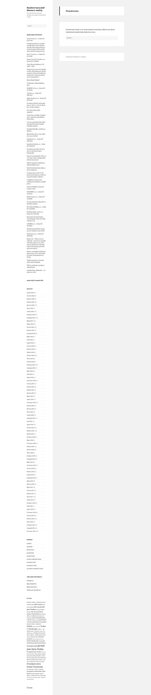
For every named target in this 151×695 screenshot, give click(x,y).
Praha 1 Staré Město (36, 626)
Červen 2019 (30, 468)
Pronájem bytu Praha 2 (34, 652)
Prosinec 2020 (31, 437)
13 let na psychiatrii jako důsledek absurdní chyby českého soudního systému (36, 124)
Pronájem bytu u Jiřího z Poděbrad (35, 669)
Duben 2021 (30, 434)
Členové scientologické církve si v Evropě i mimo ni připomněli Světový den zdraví (36, 158)
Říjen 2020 (30, 440)
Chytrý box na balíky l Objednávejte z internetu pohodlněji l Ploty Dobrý (36, 117)
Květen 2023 (30, 387)
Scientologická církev (37, 673)
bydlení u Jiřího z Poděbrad (34, 602)
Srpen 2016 (30, 509)
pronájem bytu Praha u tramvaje (36, 661)
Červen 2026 (30, 296)
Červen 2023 (30, 384)
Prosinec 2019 (31, 456)
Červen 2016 (30, 515)
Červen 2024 (30, 346)
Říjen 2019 (30, 462)
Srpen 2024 (30, 343)
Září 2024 (29, 340)
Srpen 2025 (30, 324)
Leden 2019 (30, 475)
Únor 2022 (30, 412)
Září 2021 (29, 421)
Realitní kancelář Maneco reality (36, 9)
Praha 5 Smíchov (34, 631)
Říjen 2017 (30, 487)
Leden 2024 (30, 362)
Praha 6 (36, 633)
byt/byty (40, 604)
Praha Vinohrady (32, 641)
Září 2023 (29, 374)
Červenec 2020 (31, 443)
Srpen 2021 (30, 424)
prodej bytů (30, 553)
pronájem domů (31, 565)
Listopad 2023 (31, 368)
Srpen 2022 (30, 399)
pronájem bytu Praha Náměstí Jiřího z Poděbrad (36, 655)
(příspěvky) (31, 584)
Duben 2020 (30, 446)
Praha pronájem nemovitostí (37, 639)
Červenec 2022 (31, 402)
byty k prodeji (37, 618)
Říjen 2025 (30, 321)
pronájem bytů (31, 562)
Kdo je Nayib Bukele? (33, 80)
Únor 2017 (30, 497)
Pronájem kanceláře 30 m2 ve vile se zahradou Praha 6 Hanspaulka (36, 151)
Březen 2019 (30, 471)
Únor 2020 (30, 453)
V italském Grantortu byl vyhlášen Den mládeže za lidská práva (36, 182)
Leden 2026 (30, 311)
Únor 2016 (30, 522)
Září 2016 (29, 506)
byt (36, 604)
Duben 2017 (30, 493)
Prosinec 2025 (31, 315)
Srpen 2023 (30, 377)
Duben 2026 (30, 302)
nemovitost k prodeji (39, 622)
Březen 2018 (30, 484)
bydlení (29, 543)
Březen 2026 (30, 305)
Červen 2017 (30, 490)
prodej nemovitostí (39, 643)
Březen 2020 (30, 450)
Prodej (40, 641)
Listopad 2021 (31, 418)
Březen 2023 (30, 393)
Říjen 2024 (30, 336)
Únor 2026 (30, 308)
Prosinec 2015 (31, 525)
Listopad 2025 (31, 318)
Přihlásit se (30, 581)
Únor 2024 (30, 358)
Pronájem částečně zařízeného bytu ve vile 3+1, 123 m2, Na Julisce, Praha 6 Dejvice (36, 105)
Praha (29, 626)
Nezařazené (30, 550)
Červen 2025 (30, 327)
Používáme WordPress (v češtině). (76, 57)
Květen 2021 (30, 431)
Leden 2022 (30, 415)
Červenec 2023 (31, 380)
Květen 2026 (30, 299)
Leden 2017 (30, 500)
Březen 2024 (30, 355)
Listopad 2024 (31, 333)
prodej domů (31, 556)
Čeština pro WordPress (34, 590)
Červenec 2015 (31, 531)
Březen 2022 (30, 409)
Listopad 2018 (31, 478)
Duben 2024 (30, 352)
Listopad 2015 (31, 528)
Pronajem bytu (32, 646)
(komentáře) (32, 587)
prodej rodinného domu (34, 559)
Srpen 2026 (30, 293)
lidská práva (35, 620)
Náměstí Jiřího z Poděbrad (34, 624)
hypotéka (29, 546)
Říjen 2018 (30, 481)
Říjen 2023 (30, 371)
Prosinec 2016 (31, 503)
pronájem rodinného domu (35, 568)
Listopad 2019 (31, 459)
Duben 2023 (30, 390)
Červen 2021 (30, 428)
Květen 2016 (30, 519)
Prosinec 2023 (31, 365)
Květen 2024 (30, 349)
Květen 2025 (30, 330)
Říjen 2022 (30, 396)
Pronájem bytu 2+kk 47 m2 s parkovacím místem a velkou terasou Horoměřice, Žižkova (36, 175)
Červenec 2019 (31, 465)
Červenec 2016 (31, 512)
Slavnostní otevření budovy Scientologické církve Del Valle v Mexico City (36, 219)
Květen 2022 (30, 406)
